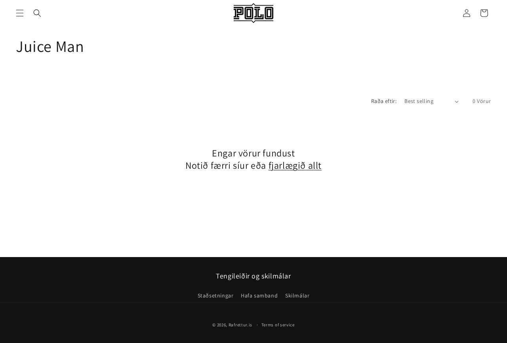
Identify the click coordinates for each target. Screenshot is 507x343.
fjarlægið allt (295, 165)
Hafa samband (259, 295)
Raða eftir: (383, 101)
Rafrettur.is (240, 325)
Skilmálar (297, 295)
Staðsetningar (216, 295)
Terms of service (278, 325)
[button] (20, 13)
